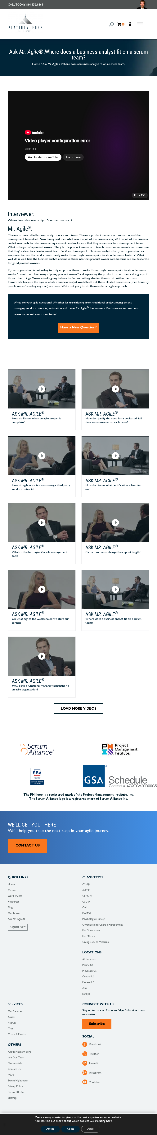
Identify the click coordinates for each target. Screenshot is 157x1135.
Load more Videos (78, 709)
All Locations (89, 959)
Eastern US (88, 982)
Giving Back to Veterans (95, 942)
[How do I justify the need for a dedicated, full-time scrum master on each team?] (115, 389)
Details (91, 1129)
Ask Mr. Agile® (16, 919)
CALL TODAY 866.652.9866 (25, 4)
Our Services (15, 896)
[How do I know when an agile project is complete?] (41, 389)
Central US (88, 976)
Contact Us (28, 846)
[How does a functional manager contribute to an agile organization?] (41, 656)
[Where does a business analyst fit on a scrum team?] (115, 589)
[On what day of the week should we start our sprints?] (41, 589)
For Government (91, 930)
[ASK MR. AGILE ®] (143, 4)
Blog (10, 907)
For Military (88, 936)
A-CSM (86, 890)
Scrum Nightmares (18, 1081)
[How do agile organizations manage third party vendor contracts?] (41, 455)
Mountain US (89, 971)
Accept (50, 1129)
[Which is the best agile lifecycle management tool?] (41, 522)
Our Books (14, 913)
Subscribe (97, 1024)
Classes (12, 890)
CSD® (86, 902)
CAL (84, 907)
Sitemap (12, 1098)
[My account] (130, 24)
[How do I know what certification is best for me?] (115, 455)
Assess (12, 1017)
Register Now (17, 927)
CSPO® (87, 896)
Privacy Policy (15, 1086)
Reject (70, 1129)
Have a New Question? (78, 328)
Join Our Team (16, 1057)
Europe (86, 994)
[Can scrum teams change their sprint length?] (115, 522)
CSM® (86, 884)
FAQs (11, 1075)
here (109, 1121)
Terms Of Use (16, 1092)
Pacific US (87, 965)
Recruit (12, 1023)
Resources (13, 902)
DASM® (87, 913)
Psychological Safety (93, 919)
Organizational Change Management (102, 925)
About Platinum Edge (19, 1052)
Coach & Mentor (17, 1034)
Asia (84, 988)
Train (11, 1029)
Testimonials (15, 1063)
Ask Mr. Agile (50, 64)
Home (36, 64)
